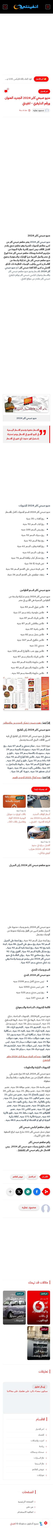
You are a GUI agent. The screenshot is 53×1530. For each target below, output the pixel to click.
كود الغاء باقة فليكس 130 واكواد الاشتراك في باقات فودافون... (18, 79)
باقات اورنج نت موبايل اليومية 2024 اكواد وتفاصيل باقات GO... (16, 818)
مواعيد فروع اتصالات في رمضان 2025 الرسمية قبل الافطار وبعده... (40, 1347)
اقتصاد (41, 1434)
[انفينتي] (26, 7)
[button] (36, 1191)
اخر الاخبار (44, 91)
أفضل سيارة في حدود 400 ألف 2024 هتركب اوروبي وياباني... (39, 849)
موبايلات (41, 1475)
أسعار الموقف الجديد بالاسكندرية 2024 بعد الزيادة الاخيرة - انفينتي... (39, 818)
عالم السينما (40, 1463)
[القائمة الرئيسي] (48, 7)
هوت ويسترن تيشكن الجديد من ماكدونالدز (22, 723)
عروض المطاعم (18, 1176)
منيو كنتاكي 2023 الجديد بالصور (26, 777)
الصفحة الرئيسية (25, 1501)
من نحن (29, 1507)
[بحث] (5, 7)
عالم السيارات (39, 1457)
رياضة (42, 1446)
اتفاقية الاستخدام (25, 1512)
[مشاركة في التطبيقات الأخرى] (10, 1191)
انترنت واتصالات (38, 1440)
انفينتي (13, 1523)
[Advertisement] (26, 46)
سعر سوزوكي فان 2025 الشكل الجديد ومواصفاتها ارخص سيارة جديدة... (15, 1309)
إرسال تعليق (40, 1386)
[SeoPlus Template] (41, 1524)
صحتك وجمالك (37, 1452)
